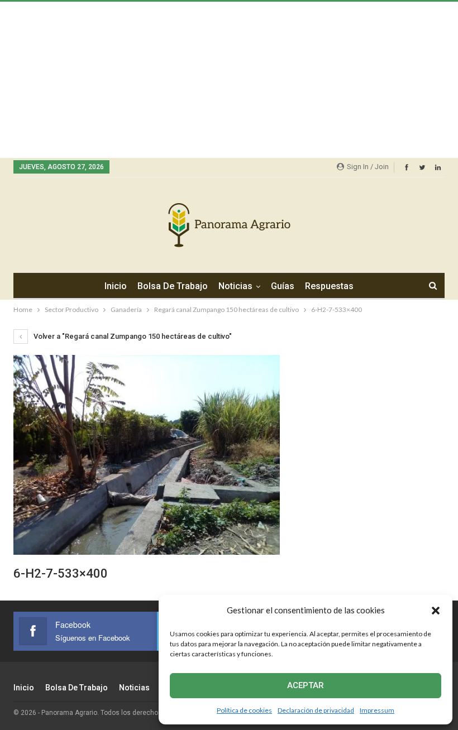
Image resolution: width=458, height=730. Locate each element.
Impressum (377, 710)
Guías (282, 286)
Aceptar (305, 685)
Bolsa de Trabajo (172, 286)
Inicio (115, 286)
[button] (435, 610)
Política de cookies (244, 710)
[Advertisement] (229, 80)
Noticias (235, 286)
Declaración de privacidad (316, 710)
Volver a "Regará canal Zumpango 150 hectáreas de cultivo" (132, 336)
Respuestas (329, 286)
